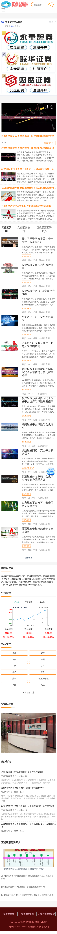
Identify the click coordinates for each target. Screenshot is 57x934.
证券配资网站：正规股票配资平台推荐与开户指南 (23, 868)
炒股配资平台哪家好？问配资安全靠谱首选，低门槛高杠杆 (37, 372)
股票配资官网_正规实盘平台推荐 (38, 292)
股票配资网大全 (49, 143)
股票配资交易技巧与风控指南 (37, 266)
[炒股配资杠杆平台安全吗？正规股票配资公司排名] (9, 214)
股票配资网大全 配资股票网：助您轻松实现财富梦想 (27, 136)
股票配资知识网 (34, 926)
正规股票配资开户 (28, 468)
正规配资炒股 (43, 678)
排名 (14, 678)
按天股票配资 (26, 360)
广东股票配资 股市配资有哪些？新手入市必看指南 (22, 772)
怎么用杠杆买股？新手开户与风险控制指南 (37, 344)
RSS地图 (34, 922)
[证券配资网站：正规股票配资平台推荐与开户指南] (28, 857)
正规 (14, 659)
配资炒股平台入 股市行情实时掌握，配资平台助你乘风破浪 (27, 894)
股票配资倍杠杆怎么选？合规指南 (37, 530)
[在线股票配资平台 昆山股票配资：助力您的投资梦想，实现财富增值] (9, 196)
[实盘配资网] (14, 4)
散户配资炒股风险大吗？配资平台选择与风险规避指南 (37, 399)
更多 (51, 22)
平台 (43, 672)
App (14, 684)
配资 (43, 653)
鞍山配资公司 (26, 416)
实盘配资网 (8, 913)
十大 (14, 665)
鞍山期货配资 (26, 389)
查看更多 (28, 557)
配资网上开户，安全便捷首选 (37, 318)
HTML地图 (42, 922)
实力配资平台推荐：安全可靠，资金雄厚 (37, 503)
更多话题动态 (28, 692)
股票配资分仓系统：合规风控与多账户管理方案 (37, 477)
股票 (14, 653)
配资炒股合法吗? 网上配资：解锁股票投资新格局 (23, 886)
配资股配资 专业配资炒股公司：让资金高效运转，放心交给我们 (27, 806)
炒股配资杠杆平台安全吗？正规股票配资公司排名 (26, 206)
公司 (43, 665)
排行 (14, 672)
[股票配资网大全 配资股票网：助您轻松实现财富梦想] (28, 117)
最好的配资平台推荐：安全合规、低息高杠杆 (37, 240)
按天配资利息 (26, 256)
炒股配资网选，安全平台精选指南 (37, 451)
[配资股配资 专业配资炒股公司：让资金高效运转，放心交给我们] (9, 176)
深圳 (43, 659)
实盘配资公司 (26, 334)
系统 (43, 684)
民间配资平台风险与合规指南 (37, 425)
